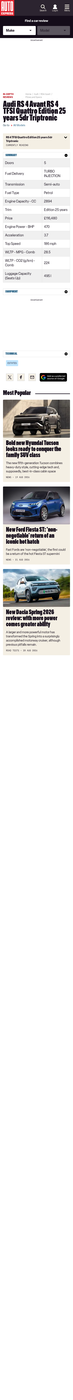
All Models (19, 125)
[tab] (36, 155)
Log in (55, 10)
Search (43, 10)
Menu (67, 10)
